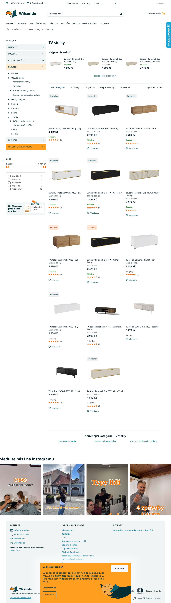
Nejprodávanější (107, 87)
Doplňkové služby (70, 548)
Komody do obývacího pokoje (26, 95)
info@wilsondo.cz (22, 530)
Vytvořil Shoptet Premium (149, 598)
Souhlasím (119, 568)
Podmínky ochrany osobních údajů (78, 555)
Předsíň (14, 134)
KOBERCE (12, 53)
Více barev (27, 189)
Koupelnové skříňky (23, 125)
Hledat (121, 14)
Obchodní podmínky (71, 552)
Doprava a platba (69, 544)
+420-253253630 (21, 534)
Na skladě (27, 176)
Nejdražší (90, 87)
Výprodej (27, 185)
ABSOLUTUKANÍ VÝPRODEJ (20, 146)
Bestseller (27, 182)
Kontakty (86, 3)
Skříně (14, 112)
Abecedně (125, 87)
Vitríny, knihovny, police (23, 90)
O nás (96, 3)
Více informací (49, 587)
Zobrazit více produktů (104, 75)
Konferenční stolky (21, 81)
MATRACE (12, 47)
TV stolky (17, 86)
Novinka (27, 179)
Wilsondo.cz (19, 538)
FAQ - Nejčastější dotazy (73, 559)
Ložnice (14, 73)
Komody (15, 108)
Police (14, 129)
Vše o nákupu (73, 3)
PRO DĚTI (12, 140)
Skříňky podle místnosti (23, 121)
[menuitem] (10, 23)
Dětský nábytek (18, 99)
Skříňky (14, 117)
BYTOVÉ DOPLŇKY (16, 60)
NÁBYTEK (12, 67)
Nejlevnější (75, 87)
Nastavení (49, 594)
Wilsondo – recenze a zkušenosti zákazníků (133, 530)
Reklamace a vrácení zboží (74, 541)
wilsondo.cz (19, 542)
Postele (14, 104)
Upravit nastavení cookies (20, 597)
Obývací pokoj (17, 78)
